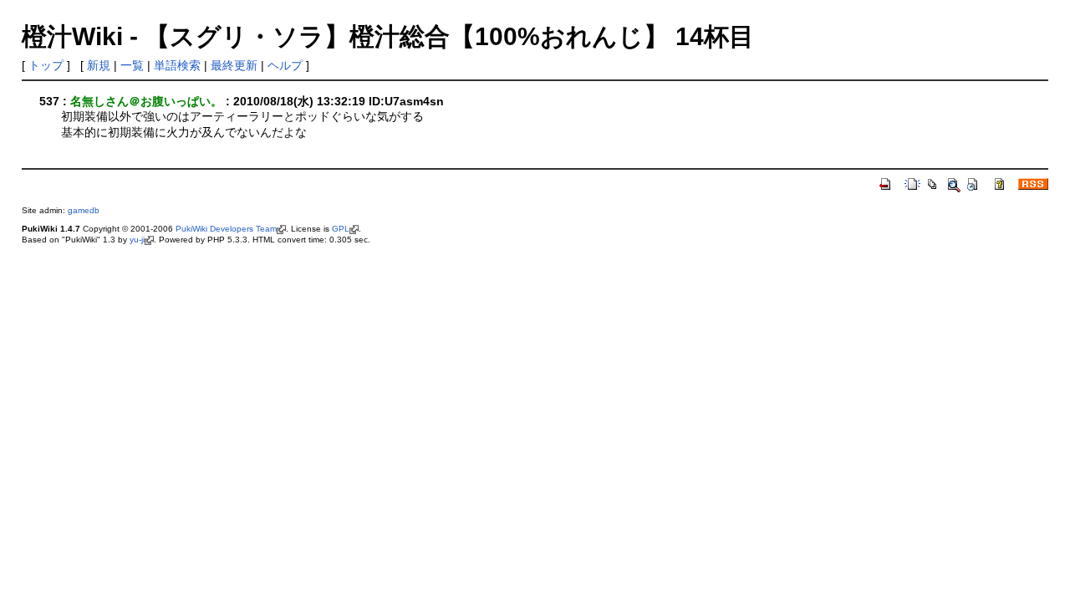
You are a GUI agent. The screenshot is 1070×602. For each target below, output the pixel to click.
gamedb (83, 210)
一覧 (132, 65)
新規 (98, 65)
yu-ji (137, 239)
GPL (340, 228)
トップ (46, 65)
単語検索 (177, 65)
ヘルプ (285, 65)
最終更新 (234, 65)
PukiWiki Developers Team (226, 228)
